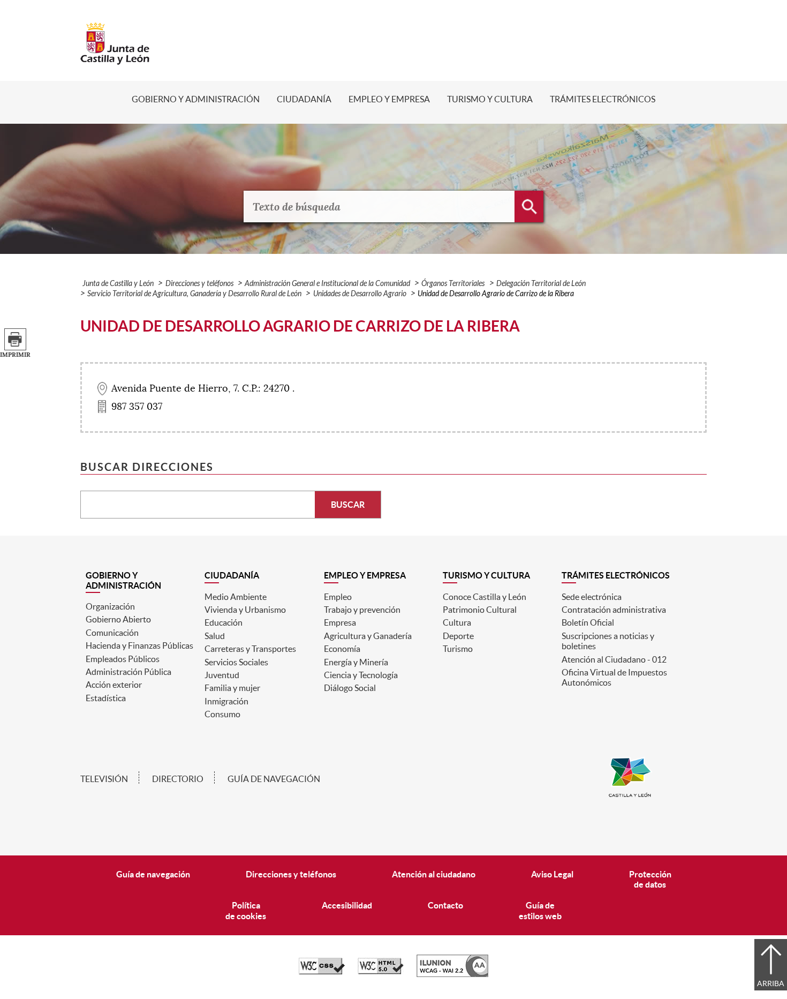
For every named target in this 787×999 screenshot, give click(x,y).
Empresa (340, 622)
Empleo (338, 597)
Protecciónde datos (650, 879)
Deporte (458, 636)
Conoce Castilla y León (484, 597)
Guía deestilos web (540, 910)
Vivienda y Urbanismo (245, 609)
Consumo (222, 714)
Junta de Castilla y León (118, 283)
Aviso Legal (552, 874)
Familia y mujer (232, 688)
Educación (224, 622)
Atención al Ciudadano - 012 (614, 659)
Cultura (457, 622)
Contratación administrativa (614, 609)
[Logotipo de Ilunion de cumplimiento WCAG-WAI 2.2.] (452, 974)
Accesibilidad (347, 905)
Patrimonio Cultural (480, 609)
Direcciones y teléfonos (199, 283)
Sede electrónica (592, 597)
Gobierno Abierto (118, 619)
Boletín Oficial (588, 622)
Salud (215, 636)
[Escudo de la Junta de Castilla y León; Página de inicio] (115, 59)
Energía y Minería (356, 662)
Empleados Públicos (123, 659)
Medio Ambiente (236, 597)
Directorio (177, 779)
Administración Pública (128, 672)
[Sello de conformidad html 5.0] (381, 971)
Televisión (104, 779)
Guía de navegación (274, 779)
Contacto (445, 905)
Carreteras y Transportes (250, 649)
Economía (342, 649)
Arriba (770, 983)
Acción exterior (114, 684)
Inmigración (226, 701)
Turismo (458, 649)
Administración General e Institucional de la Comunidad (327, 283)
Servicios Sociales (236, 662)
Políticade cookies (245, 910)
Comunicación (112, 632)
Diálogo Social (350, 688)
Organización (110, 606)
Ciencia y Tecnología (361, 675)
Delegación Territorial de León (541, 283)
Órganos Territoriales (453, 283)
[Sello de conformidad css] (322, 971)
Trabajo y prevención (362, 609)
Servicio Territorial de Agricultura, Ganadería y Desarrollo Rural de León (194, 293)
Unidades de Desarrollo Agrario (359, 293)
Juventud (222, 675)
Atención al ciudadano (433, 874)
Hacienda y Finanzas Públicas (139, 645)
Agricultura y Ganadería (368, 636)
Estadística (106, 698)
